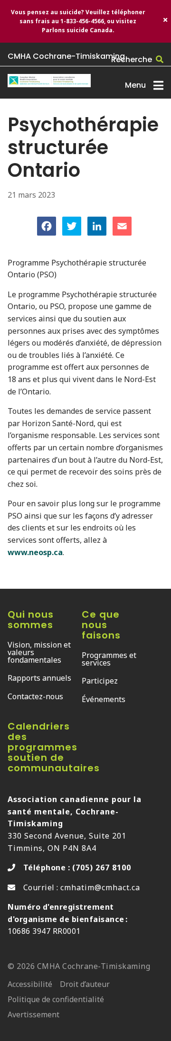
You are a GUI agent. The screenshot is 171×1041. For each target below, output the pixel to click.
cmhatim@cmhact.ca (100, 887)
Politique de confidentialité (56, 999)
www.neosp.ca (35, 552)
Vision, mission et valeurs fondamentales (39, 652)
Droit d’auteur (85, 984)
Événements (103, 699)
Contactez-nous (35, 696)
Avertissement (33, 1015)
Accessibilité (30, 984)
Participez (100, 681)
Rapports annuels (39, 678)
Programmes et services (109, 659)
